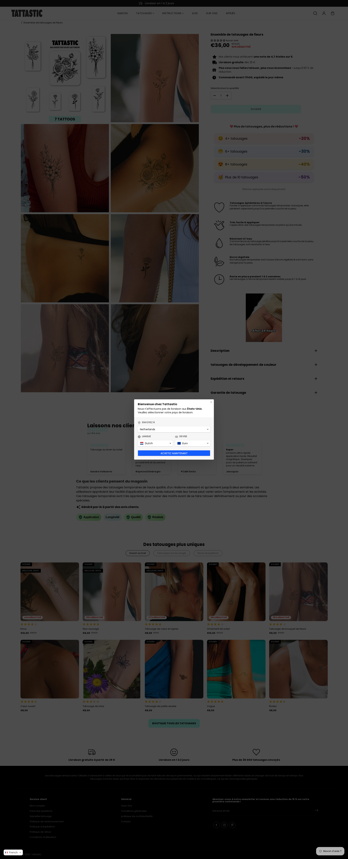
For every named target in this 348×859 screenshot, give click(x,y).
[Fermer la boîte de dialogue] (211, 402)
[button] (13, 852)
